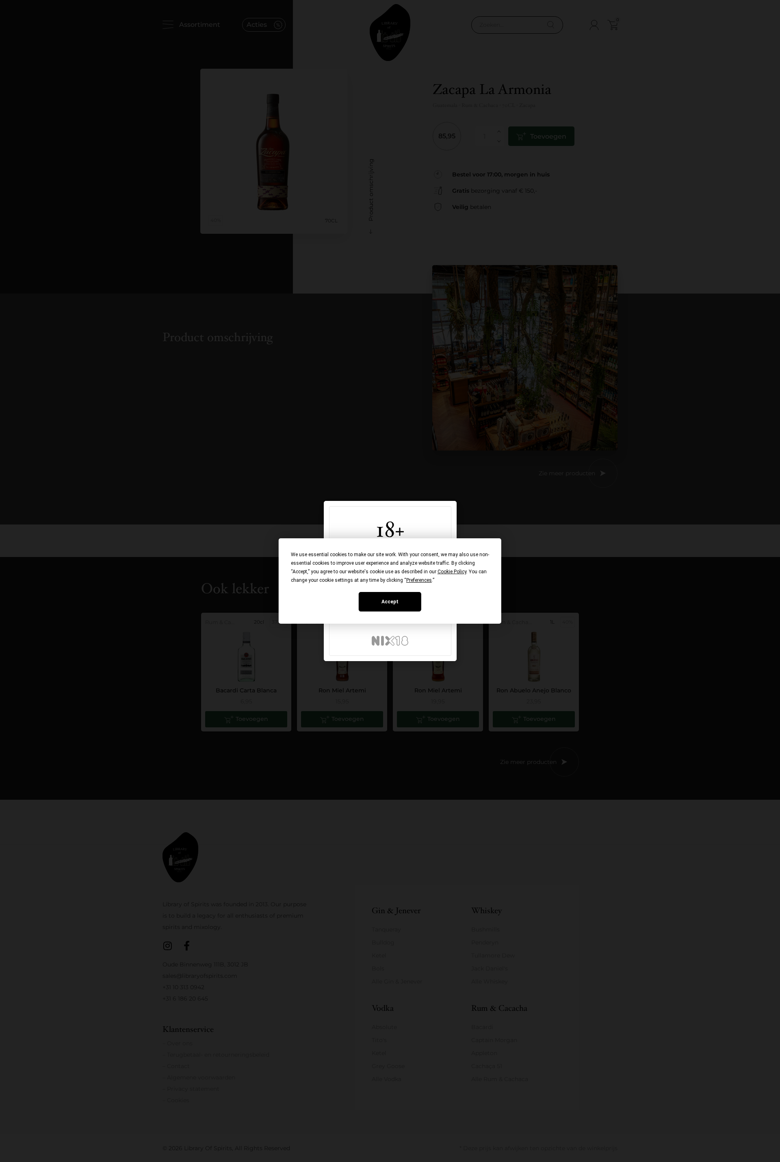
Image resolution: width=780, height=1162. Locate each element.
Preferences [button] (419, 580)
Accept (390, 602)
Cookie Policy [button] (452, 571)
